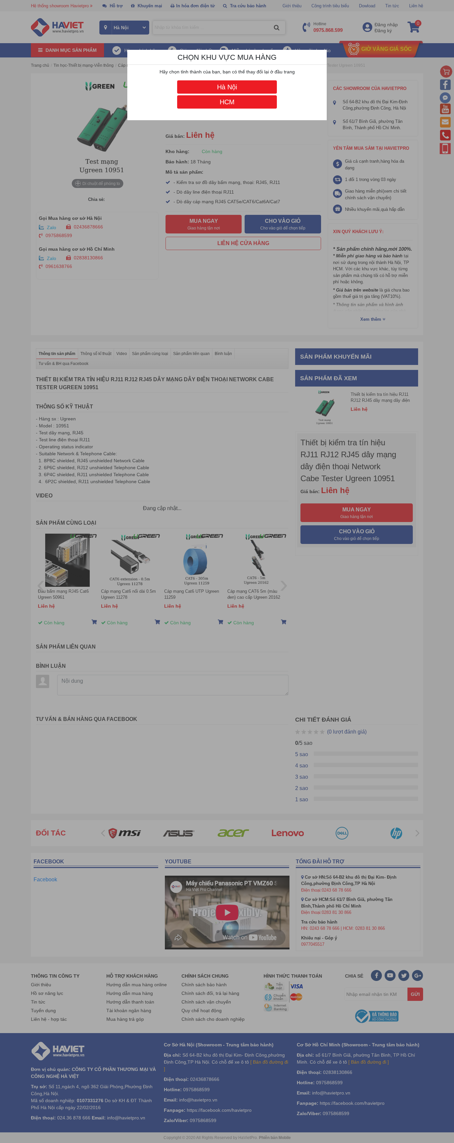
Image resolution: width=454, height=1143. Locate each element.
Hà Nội (227, 87)
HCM (227, 102)
